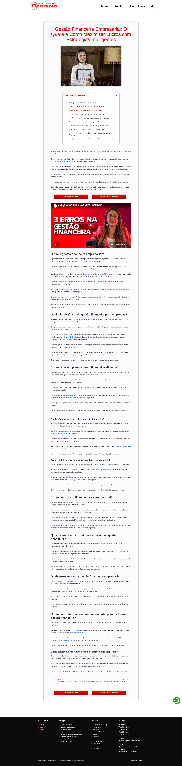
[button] (117, 96)
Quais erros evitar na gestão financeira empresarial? (87, 129)
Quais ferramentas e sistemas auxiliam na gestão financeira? (90, 126)
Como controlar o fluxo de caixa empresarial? (85, 122)
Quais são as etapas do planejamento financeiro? (89, 114)
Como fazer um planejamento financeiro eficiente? (86, 110)
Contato (141, 6)
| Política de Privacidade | (136, 760)
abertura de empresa (124, 446)
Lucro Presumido (62, 433)
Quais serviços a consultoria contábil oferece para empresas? (93, 139)
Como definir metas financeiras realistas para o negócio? (91, 118)
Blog (132, 6)
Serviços (104, 6)
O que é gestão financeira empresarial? (83, 103)
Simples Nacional (70, 337)
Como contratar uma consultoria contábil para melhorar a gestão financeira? (91, 134)
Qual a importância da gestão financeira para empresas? (88, 106)
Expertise (119, 6)
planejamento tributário (92, 274)
